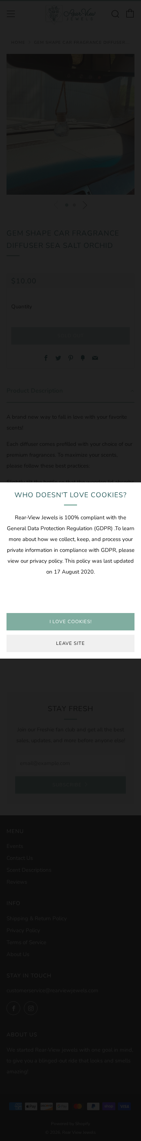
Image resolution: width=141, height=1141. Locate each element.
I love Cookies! (71, 621)
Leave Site (70, 643)
